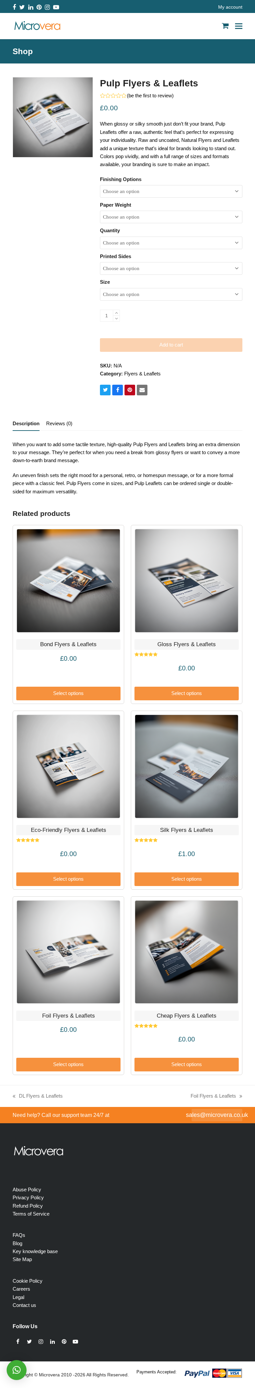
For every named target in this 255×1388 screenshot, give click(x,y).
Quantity (110, 230)
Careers (21, 1289)
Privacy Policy (28, 1197)
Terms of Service (31, 1214)
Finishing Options (120, 179)
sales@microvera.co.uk (217, 1114)
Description (26, 423)
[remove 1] (116, 318)
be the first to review (150, 95)
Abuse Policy (27, 1189)
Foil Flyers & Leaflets (213, 1096)
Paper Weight (115, 205)
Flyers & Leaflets (142, 373)
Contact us (24, 1305)
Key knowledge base (35, 1251)
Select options (68, 693)
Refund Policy (28, 1206)
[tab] (26, 423)
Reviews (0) (59, 423)
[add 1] (116, 313)
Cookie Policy (27, 1281)
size (105, 282)
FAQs (19, 1235)
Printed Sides (115, 256)
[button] (238, 26)
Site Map (22, 1259)
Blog (17, 1243)
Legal (18, 1297)
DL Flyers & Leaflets (38, 1096)
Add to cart (171, 344)
